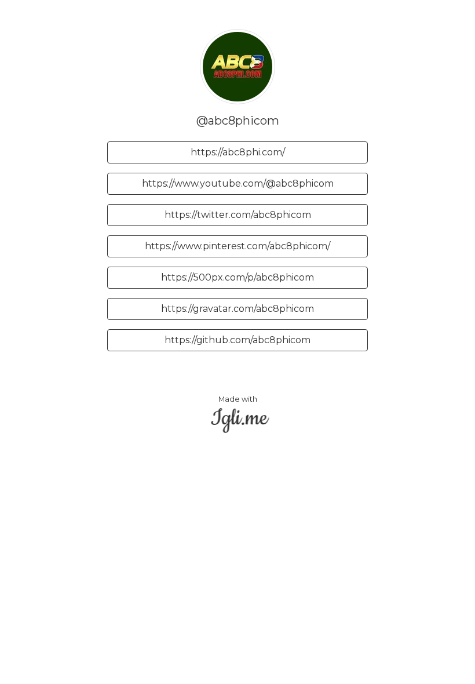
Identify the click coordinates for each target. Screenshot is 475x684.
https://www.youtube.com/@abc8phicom (238, 183)
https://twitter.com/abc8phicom (238, 214)
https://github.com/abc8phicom (237, 339)
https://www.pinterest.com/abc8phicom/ (237, 246)
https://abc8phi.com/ (238, 152)
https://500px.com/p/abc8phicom (237, 277)
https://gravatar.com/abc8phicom (237, 308)
